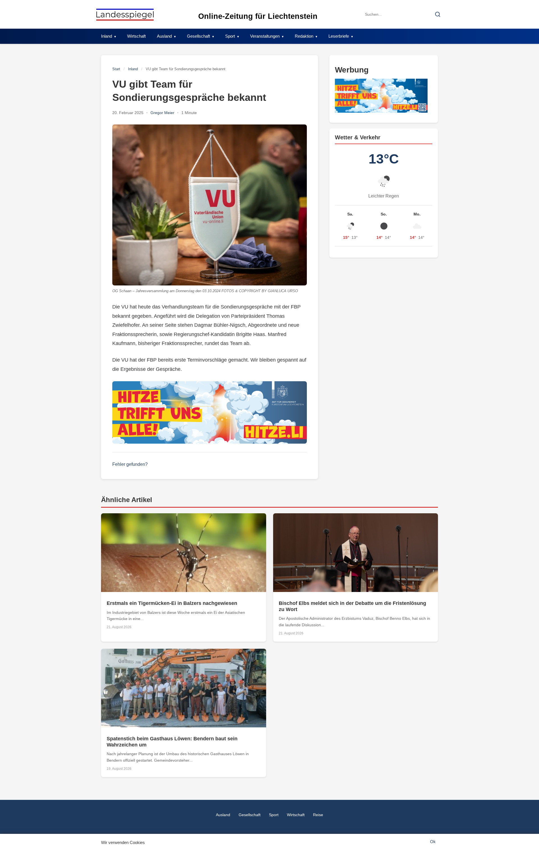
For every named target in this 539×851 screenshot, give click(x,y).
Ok (433, 841)
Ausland (164, 36)
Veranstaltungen (265, 36)
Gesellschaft (198, 36)
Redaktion (304, 36)
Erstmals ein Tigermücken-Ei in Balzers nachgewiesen (172, 603)
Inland (106, 36)
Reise (318, 815)
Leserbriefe (338, 36)
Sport (230, 36)
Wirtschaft (136, 36)
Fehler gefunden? (130, 464)
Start (116, 69)
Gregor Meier (162, 112)
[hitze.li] (209, 412)
